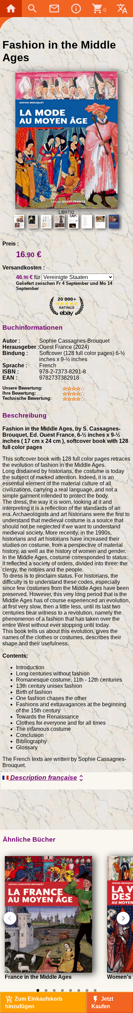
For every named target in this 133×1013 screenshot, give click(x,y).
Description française (47, 778)
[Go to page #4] (62, 990)
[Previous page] (9, 918)
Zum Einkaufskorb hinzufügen (33, 1002)
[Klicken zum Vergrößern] (66, 207)
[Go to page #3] (54, 990)
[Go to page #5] (70, 990)
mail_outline (54, 8)
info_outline (76, 8)
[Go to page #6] (79, 990)
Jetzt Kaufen (102, 1002)
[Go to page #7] (87, 990)
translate (122, 8)
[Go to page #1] (38, 990)
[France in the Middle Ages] (48, 971)
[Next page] (123, 918)
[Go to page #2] (46, 990)
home (11, 8)
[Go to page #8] (95, 990)
